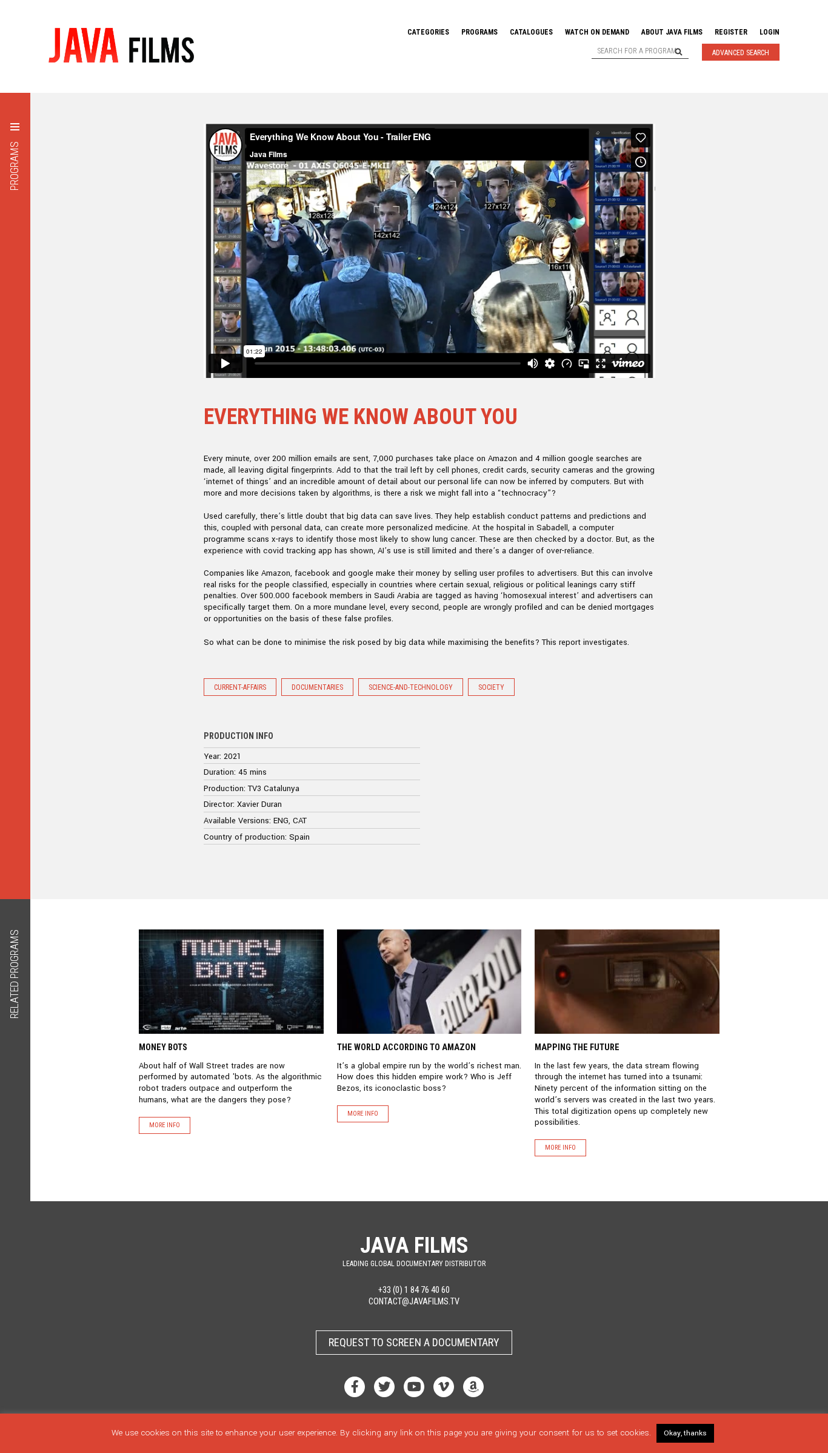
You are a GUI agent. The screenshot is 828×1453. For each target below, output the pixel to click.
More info (164, 1125)
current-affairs (240, 687)
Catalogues (531, 32)
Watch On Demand (597, 32)
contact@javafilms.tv (414, 1301)
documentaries (317, 687)
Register (731, 32)
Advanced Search (740, 53)
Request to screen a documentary (414, 1342)
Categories (428, 32)
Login (770, 32)
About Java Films (672, 32)
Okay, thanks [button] (685, 1433)
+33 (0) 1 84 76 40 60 (414, 1290)
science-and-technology (411, 687)
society (491, 687)
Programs (479, 32)
